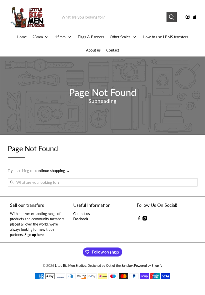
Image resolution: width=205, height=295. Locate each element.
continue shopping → (52, 170)
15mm (60, 36)
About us (93, 50)
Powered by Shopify (148, 266)
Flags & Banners (91, 36)
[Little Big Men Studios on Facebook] (139, 219)
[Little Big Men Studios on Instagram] (144, 219)
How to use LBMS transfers (165, 36)
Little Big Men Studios (70, 266)
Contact (112, 50)
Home (22, 36)
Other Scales (120, 36)
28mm (37, 36)
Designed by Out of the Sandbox (110, 266)
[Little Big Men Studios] (28, 17)
